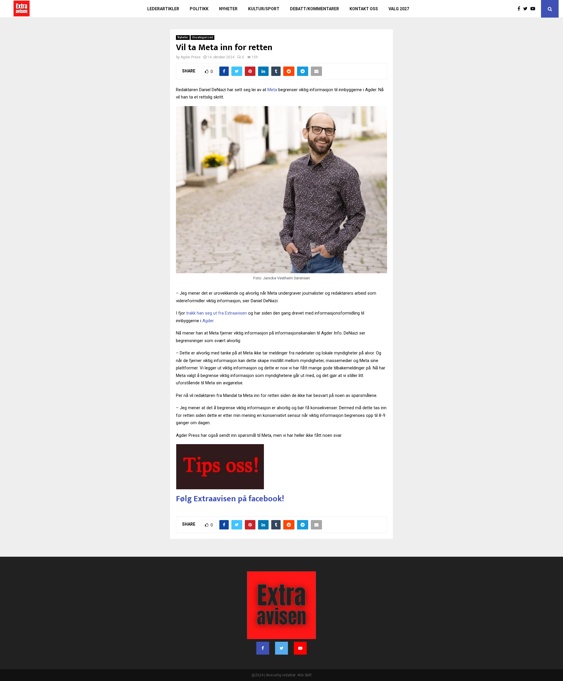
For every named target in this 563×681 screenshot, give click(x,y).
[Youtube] (534, 8)
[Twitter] (526, 8)
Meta (272, 89)
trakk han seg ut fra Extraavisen (216, 313)
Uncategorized (202, 37)
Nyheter (228, 8)
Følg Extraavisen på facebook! (230, 499)
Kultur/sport (263, 8)
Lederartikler (163, 8)
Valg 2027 (399, 8)
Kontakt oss (364, 8)
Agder (207, 320)
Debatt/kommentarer (314, 8)
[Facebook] (520, 8)
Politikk (199, 8)
